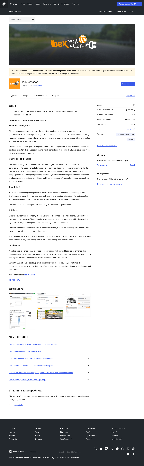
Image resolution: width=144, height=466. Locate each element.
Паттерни (38, 439)
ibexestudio (37, 86)
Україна (33, 452)
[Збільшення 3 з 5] (60, 296)
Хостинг (12, 436)
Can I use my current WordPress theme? (25, 351)
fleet (132, 134)
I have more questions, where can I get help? (27, 380)
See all (132, 165)
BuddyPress (117, 439)
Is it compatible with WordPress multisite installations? (31, 358)
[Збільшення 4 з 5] (60, 310)
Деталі (14, 95)
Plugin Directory (15, 11)
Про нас (12, 428)
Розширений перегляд (107, 145)
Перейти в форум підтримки (109, 184)
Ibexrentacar (29, 275)
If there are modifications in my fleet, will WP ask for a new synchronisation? (41, 373)
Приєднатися (91, 428)
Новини (12, 432)
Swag (89, 439)
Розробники (65, 436)
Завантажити (128, 84)
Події (88, 432)
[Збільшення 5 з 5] (88, 296)
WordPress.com (118, 428)
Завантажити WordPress (129, 4)
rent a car (131, 139)
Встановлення (40, 95)
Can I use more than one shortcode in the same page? (31, 366)
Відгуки (26, 95)
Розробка (56, 95)
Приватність (13, 439)
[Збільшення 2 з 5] (32, 313)
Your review (102, 165)
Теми (37, 432)
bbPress (116, 436)
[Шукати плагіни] (33, 19)
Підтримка (130, 95)
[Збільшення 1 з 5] (32, 296)
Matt (114, 432)
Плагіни (37, 436)
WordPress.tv (66, 439)
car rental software (123, 134)
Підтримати (91, 436)
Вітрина (38, 428)
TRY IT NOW (14, 280)
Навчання (64, 428)
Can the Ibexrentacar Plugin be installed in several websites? (34, 344)
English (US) (130, 129)
